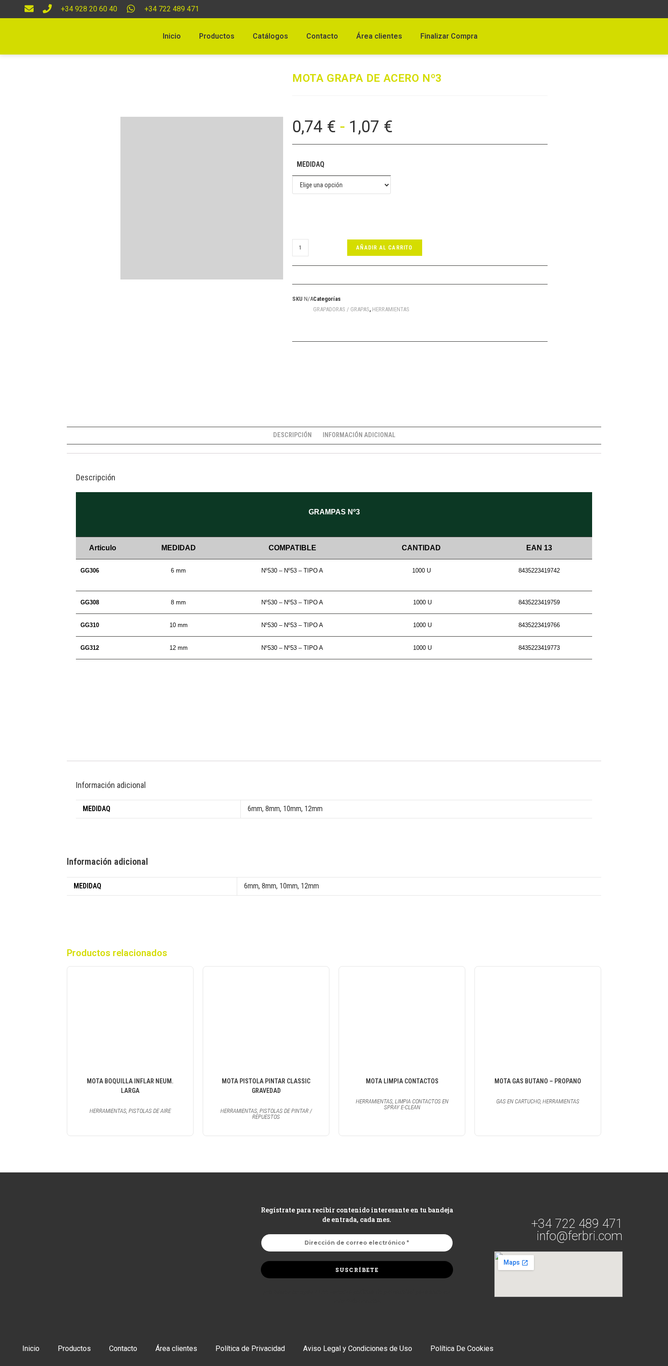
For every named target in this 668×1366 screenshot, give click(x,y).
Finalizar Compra (449, 36)
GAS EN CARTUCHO (518, 1101)
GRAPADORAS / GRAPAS (341, 309)
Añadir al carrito (384, 247)
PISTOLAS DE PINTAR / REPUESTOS (282, 1113)
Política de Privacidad (250, 1348)
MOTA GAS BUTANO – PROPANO (537, 1081)
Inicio (172, 36)
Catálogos (270, 36)
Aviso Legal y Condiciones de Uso (357, 1348)
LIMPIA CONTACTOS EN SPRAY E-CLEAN (416, 1104)
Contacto (322, 36)
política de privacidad (383, 1291)
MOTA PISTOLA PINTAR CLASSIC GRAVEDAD (266, 1085)
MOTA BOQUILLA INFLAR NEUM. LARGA (130, 1085)
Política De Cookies (462, 1348)
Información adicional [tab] (359, 435)
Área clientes (379, 36)
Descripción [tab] (292, 435)
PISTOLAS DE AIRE (150, 1110)
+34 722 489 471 (172, 9)
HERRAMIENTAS (390, 309)
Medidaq (310, 164)
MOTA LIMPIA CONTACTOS (402, 1081)
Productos (216, 36)
